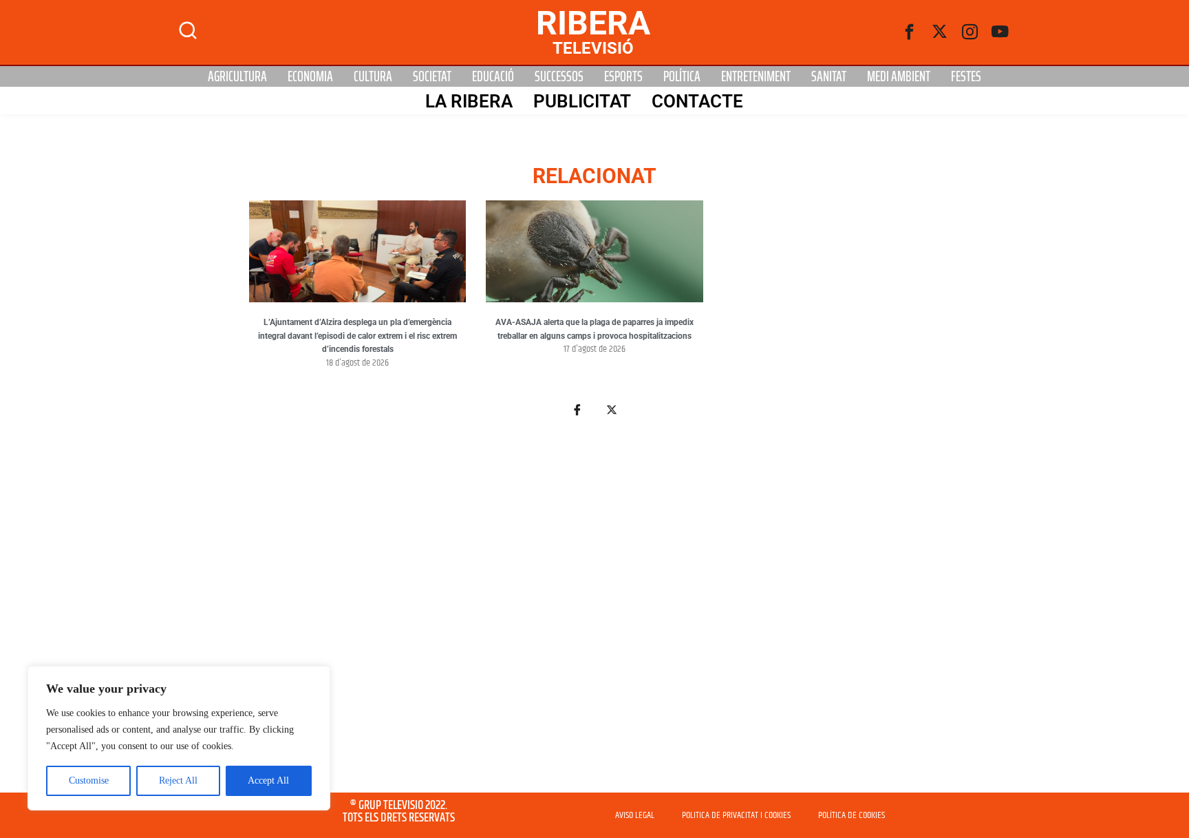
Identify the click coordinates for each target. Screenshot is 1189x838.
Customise (89, 780)
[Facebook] (909, 32)
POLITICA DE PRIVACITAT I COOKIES (736, 815)
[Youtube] (1000, 32)
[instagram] (970, 32)
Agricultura (237, 76)
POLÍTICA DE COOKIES (851, 815)
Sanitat (828, 76)
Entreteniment (756, 76)
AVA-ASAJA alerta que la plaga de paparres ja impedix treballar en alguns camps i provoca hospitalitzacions (594, 329)
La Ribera (469, 101)
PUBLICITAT (582, 101)
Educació (493, 76)
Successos (559, 76)
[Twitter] (940, 32)
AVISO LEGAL (634, 815)
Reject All (178, 780)
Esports (623, 76)
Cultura (373, 76)
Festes (966, 76)
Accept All (268, 780)
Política (681, 76)
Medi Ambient (898, 76)
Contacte (697, 101)
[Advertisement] (594, 613)
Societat (432, 76)
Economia (310, 76)
